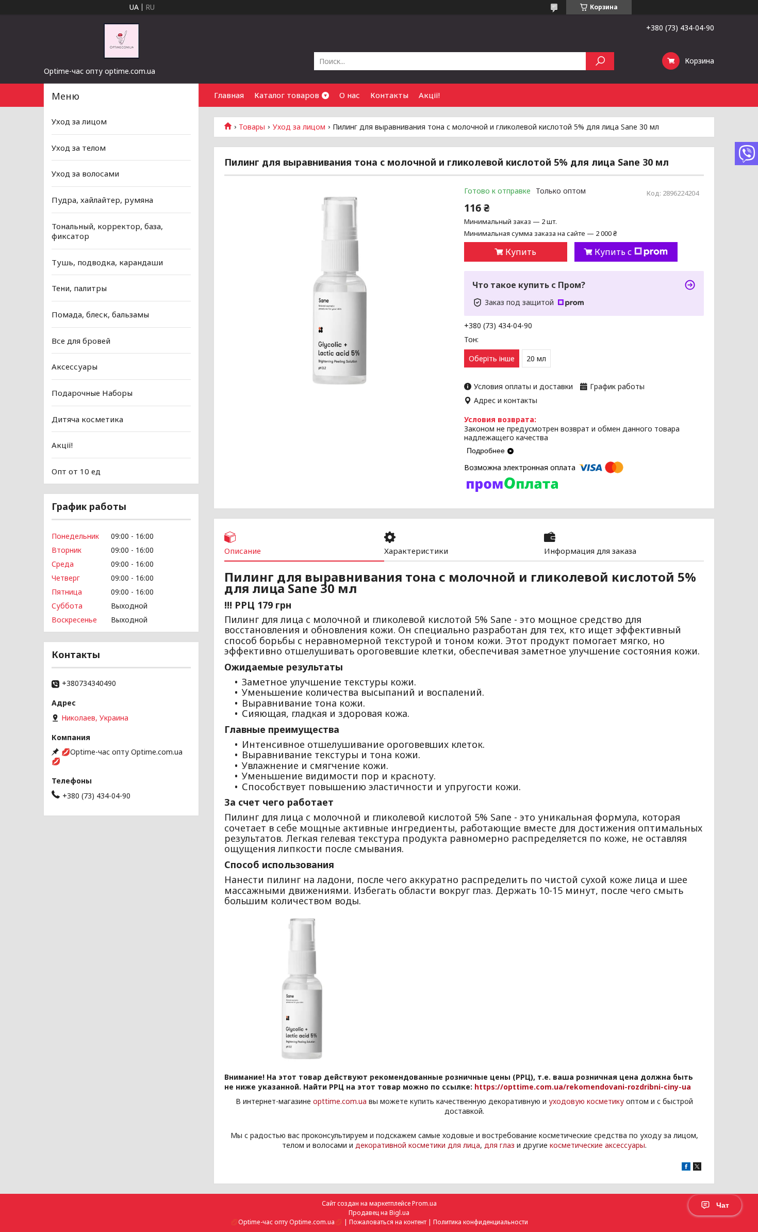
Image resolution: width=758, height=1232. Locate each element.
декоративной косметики (400, 1145)
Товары (252, 127)
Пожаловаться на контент (387, 1222)
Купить (520, 252)
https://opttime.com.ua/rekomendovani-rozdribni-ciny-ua (582, 1087)
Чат (722, 1205)
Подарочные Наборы (92, 393)
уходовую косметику (586, 1101)
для (491, 1145)
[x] (697, 1168)
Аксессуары (74, 366)
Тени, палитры (79, 288)
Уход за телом (79, 147)
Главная (229, 95)
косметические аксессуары (597, 1145)
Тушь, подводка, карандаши (107, 262)
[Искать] (600, 61)
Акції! (429, 95)
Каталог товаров (286, 95)
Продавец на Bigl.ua (379, 1212)
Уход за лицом (299, 127)
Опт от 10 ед (76, 471)
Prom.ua (424, 1203)
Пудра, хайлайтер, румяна (102, 200)
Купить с (613, 252)
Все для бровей (81, 340)
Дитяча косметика (87, 418)
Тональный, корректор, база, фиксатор (107, 230)
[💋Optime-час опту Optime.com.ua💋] (121, 40)
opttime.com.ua (340, 1101)
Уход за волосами (85, 173)
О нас (349, 95)
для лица (464, 1145)
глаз (507, 1145)
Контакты (389, 95)
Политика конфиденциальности (480, 1222)
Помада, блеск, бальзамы (100, 314)
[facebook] (686, 1168)
